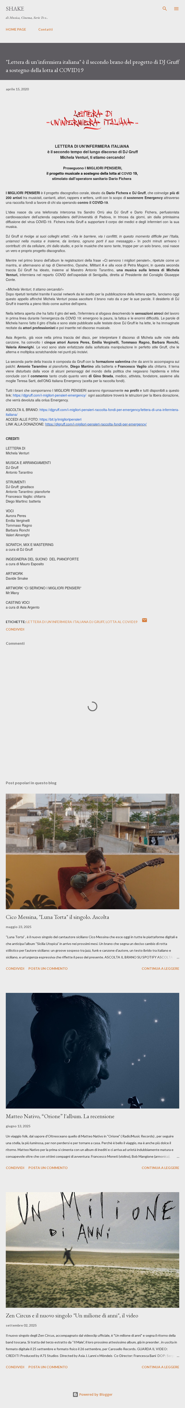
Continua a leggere (160, 968)
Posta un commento (48, 968)
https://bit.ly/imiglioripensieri (60, 419)
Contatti (45, 29)
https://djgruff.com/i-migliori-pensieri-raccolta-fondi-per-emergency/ (96, 424)
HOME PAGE (16, 29)
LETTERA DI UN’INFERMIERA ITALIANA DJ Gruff (65, 622)
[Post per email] (144, 622)
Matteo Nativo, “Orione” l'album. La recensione (60, 1116)
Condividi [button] (15, 629)
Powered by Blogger (95, 1394)
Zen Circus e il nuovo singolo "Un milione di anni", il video (72, 1315)
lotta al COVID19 (122, 622)
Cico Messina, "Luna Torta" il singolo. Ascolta (57, 917)
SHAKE (15, 8)
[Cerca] (165, 9)
